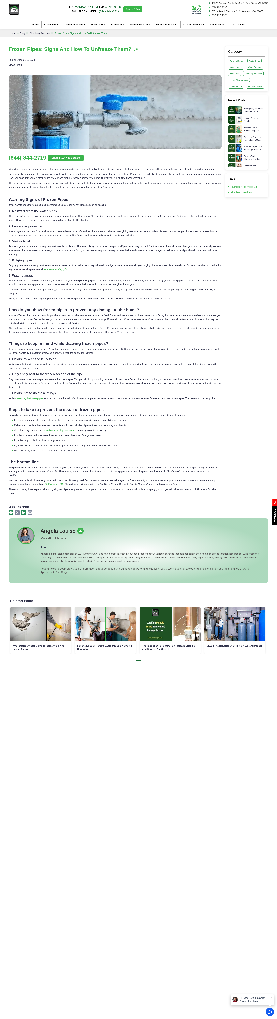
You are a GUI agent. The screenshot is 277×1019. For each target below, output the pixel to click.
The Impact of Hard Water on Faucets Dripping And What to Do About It (168, 647)
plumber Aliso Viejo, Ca (55, 269)
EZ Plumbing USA (54, 484)
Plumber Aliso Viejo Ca (243, 186)
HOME (35, 24)
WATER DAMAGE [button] (73, 24)
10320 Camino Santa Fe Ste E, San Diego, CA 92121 (240, 3)
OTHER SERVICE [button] (192, 24)
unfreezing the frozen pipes (29, 398)
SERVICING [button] (216, 24)
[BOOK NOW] (274, 524)
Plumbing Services (39, 33)
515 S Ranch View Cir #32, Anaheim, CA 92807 (238, 11)
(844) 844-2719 (109, 11)
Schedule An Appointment (65, 158)
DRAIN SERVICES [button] (166, 24)
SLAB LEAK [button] (97, 24)
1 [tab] (138, 660)
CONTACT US (238, 24)
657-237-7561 (219, 15)
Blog (22, 33)
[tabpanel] (40, 630)
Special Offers (133, 9)
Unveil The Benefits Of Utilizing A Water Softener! (235, 645)
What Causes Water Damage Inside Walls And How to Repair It (38, 647)
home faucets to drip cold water (59, 430)
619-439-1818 (219, 7)
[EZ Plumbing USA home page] (14, 8)
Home (12, 33)
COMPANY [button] (50, 24)
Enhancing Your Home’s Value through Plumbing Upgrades (104, 647)
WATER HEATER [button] (139, 24)
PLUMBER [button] (117, 24)
